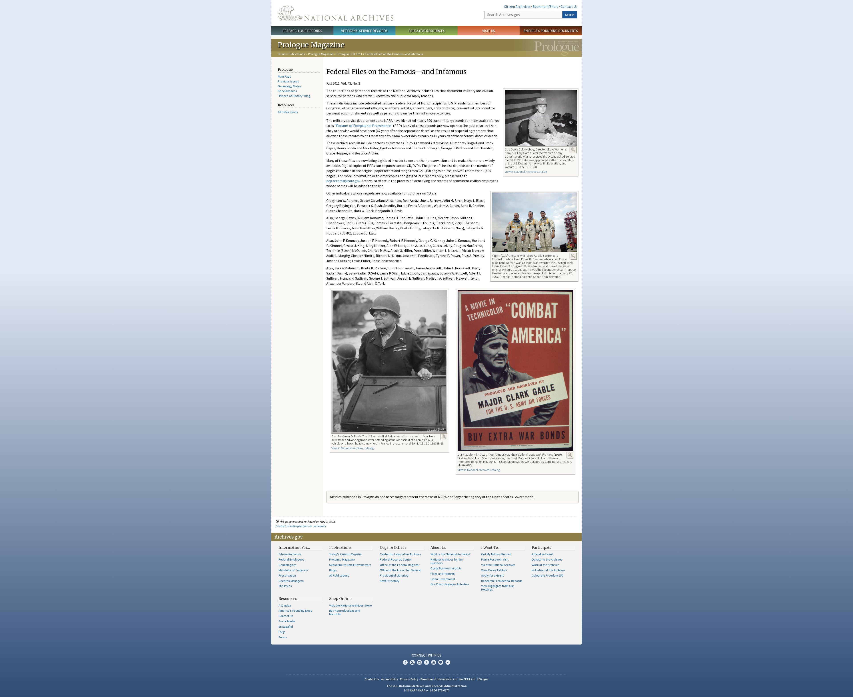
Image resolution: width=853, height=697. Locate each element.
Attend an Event (542, 554)
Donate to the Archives (547, 559)
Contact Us (568, 6)
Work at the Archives (545, 565)
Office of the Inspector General (400, 570)
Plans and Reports (442, 574)
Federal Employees (291, 559)
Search (569, 15)
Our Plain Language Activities (449, 584)
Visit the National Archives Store (350, 605)
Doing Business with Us (445, 568)
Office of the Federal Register (400, 565)
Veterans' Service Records (364, 30)
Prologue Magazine (321, 54)
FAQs (282, 632)
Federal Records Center (396, 559)
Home (282, 54)
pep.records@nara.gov (343, 180)
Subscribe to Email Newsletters (350, 565)
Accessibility (389, 679)
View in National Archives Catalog (526, 172)
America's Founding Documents (551, 30)
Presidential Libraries (394, 575)
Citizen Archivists (517, 6)
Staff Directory (389, 581)
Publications (297, 54)
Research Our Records (302, 30)
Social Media (287, 621)
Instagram (419, 662)
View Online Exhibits (494, 570)
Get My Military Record (496, 554)
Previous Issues (288, 81)
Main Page (284, 76)
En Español (286, 627)
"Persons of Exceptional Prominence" (363, 125)
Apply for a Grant (492, 575)
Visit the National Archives (498, 565)
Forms (283, 637)
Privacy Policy (409, 679)
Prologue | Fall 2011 (349, 54)
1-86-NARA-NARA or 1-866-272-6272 (426, 690)
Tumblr (426, 662)
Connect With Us (426, 655)
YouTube (433, 662)
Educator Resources (426, 30)
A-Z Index (285, 605)
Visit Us (488, 30)
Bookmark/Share (545, 6)
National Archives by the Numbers (446, 561)
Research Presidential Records (501, 581)
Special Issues (287, 91)
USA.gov (482, 679)
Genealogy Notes (289, 86)
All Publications (288, 112)
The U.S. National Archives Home (335, 13)
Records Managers (291, 581)
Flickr (447, 662)
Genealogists (287, 565)
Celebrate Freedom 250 (547, 575)
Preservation (287, 575)
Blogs (333, 570)
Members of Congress (293, 570)
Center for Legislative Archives (400, 554)
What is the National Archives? (450, 554)
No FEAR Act (467, 679)
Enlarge (573, 149)
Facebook (405, 662)
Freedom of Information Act (439, 679)
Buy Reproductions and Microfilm (344, 612)
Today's (345, 554)
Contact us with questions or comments (301, 526)
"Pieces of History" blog (294, 96)
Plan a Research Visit (494, 559)
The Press (285, 586)
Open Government (442, 579)
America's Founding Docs (295, 611)
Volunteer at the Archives (548, 570)
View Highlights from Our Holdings (497, 587)
